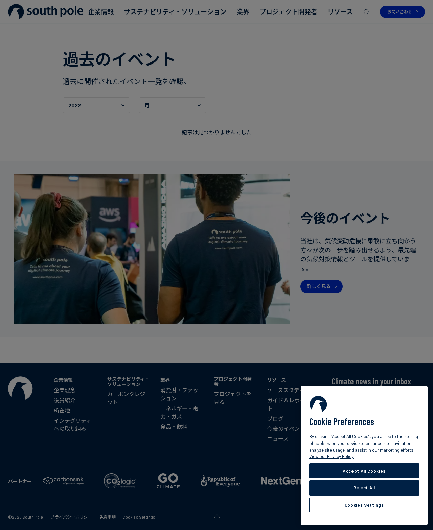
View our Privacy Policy (331, 456)
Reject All (364, 487)
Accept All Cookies (364, 471)
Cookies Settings (364, 505)
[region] (364, 455)
